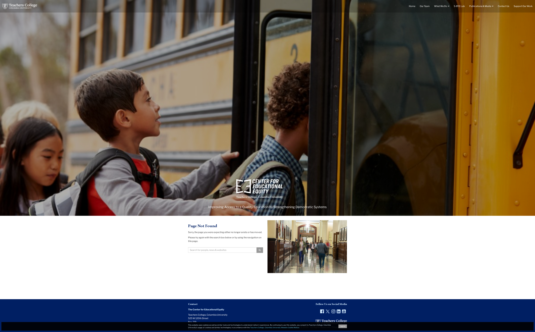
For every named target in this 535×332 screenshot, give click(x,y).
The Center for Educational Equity (206, 309)
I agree (342, 326)
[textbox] (222, 250)
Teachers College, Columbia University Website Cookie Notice (274, 327)
